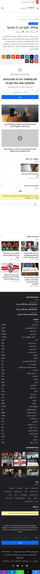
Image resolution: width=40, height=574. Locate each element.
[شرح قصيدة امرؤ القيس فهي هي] (29, 168)
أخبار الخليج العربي (30, 328)
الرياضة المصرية (31, 415)
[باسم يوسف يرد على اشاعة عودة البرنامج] (20, 473)
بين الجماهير (33, 418)
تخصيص (35, 498)
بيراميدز (10, 494)
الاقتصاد (35, 355)
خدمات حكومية (33, 427)
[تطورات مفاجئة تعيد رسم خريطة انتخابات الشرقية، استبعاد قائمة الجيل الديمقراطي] (29, 269)
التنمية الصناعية (33, 491)
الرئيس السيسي (33, 494)
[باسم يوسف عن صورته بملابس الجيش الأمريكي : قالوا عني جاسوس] (33, 472)
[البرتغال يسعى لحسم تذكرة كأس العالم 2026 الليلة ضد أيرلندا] (10, 246)
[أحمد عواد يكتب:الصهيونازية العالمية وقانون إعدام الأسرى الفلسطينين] (33, 455)
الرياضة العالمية (31, 412)
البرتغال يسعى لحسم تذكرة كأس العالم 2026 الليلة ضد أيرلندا (18, 2)
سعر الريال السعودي (20, 498)
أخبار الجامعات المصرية (29, 361)
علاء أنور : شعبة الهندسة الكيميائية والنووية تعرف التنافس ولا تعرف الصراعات (30, 255)
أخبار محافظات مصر (28, 337)
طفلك (34, 400)
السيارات (34, 376)
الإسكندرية (19, 488)
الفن (36, 382)
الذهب (25, 491)
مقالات (35, 436)
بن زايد (16, 494)
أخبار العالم (18, 561)
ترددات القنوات (31, 424)
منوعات (35, 439)
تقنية (12, 561)
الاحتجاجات (11, 488)
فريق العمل (25, 561)
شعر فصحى (32, 349)
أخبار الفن (33, 385)
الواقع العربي (24, 494)
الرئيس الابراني (7, 491)
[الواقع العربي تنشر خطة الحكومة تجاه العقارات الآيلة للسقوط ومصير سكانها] (7, 472)
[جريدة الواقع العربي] (27, 8)
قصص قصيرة (32, 352)
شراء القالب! (6, 561)
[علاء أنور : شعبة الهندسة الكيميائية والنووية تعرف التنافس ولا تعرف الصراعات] (29, 246)
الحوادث (35, 370)
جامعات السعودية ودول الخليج (27, 367)
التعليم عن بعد (32, 364)
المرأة (35, 391)
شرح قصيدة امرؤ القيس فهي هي (29, 175)
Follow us (36, 507)
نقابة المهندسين (29, 501)
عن (31, 561)
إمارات (26, 488)
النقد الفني (33, 388)
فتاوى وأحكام (33, 433)
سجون (29, 498)
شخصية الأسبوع (32, 430)
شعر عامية (33, 346)
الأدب (29, 19)
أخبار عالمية (32, 331)
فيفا (36, 501)
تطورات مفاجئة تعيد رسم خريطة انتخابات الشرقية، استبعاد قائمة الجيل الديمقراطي (31, 280)
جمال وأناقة (32, 397)
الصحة (35, 379)
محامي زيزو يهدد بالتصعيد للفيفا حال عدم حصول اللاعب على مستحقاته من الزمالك (10, 277)
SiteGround (20, 558)
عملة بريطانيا (9, 498)
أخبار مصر (33, 334)
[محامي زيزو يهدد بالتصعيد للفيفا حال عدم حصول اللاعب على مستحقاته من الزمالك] (10, 268)
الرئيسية (34, 19)
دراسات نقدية (23, 19)
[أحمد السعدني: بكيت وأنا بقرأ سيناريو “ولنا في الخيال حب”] (7, 462)
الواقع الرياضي (33, 406)
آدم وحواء (33, 394)
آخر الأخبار (34, 325)
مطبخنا (34, 403)
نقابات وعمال (33, 442)
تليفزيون (35, 421)
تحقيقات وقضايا (31, 373)
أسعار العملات (34, 488)
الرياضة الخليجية (31, 409)
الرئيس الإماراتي (18, 491)
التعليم (35, 358)
